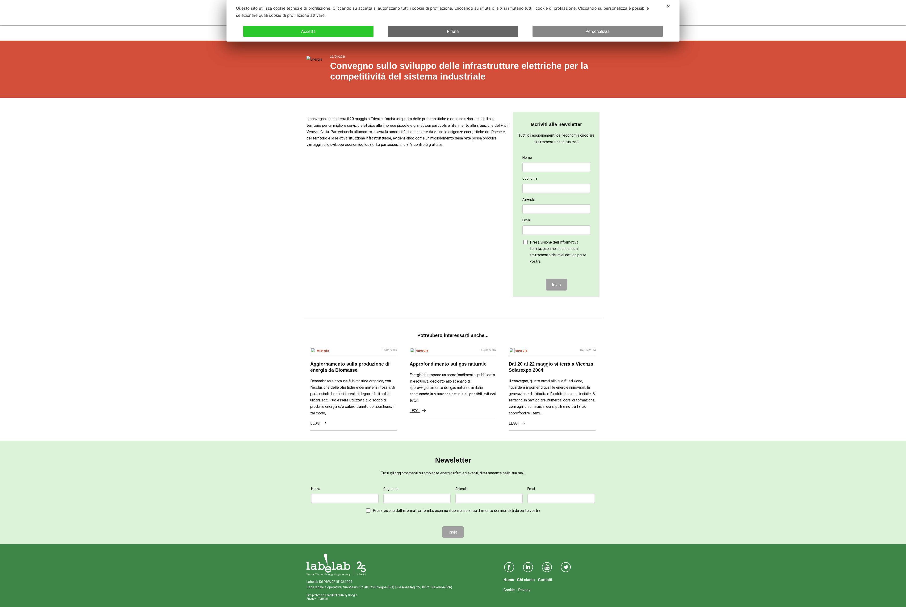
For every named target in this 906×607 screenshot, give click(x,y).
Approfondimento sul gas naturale (448, 364)
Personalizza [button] (598, 31)
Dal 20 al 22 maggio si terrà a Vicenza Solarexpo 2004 (551, 367)
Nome (527, 158)
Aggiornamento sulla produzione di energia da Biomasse (350, 367)
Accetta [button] (308, 31)
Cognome (529, 179)
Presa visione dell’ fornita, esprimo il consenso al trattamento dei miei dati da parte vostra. (558, 252)
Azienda (528, 200)
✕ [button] (668, 6)
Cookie (509, 590)
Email (526, 220)
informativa (569, 242)
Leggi (315, 423)
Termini (323, 598)
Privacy (311, 598)
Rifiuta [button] (453, 31)
